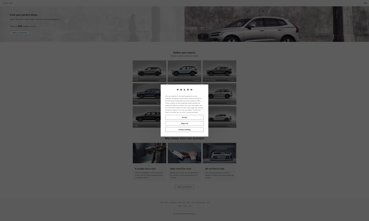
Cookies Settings (184, 129)
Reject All (184, 123)
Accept (184, 117)
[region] (184, 110)
